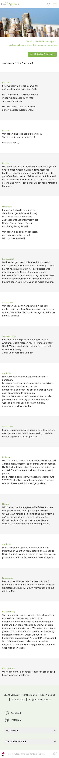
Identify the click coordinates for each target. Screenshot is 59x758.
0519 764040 (18, 699)
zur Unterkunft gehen (41, 54)
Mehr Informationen (15, 741)
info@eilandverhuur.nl (39, 699)
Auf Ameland (12, 730)
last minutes (13, 754)
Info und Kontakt (29, 754)
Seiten (42, 754)
